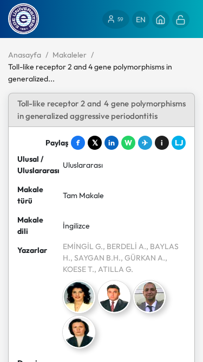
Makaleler (70, 55)
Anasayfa (24, 55)
